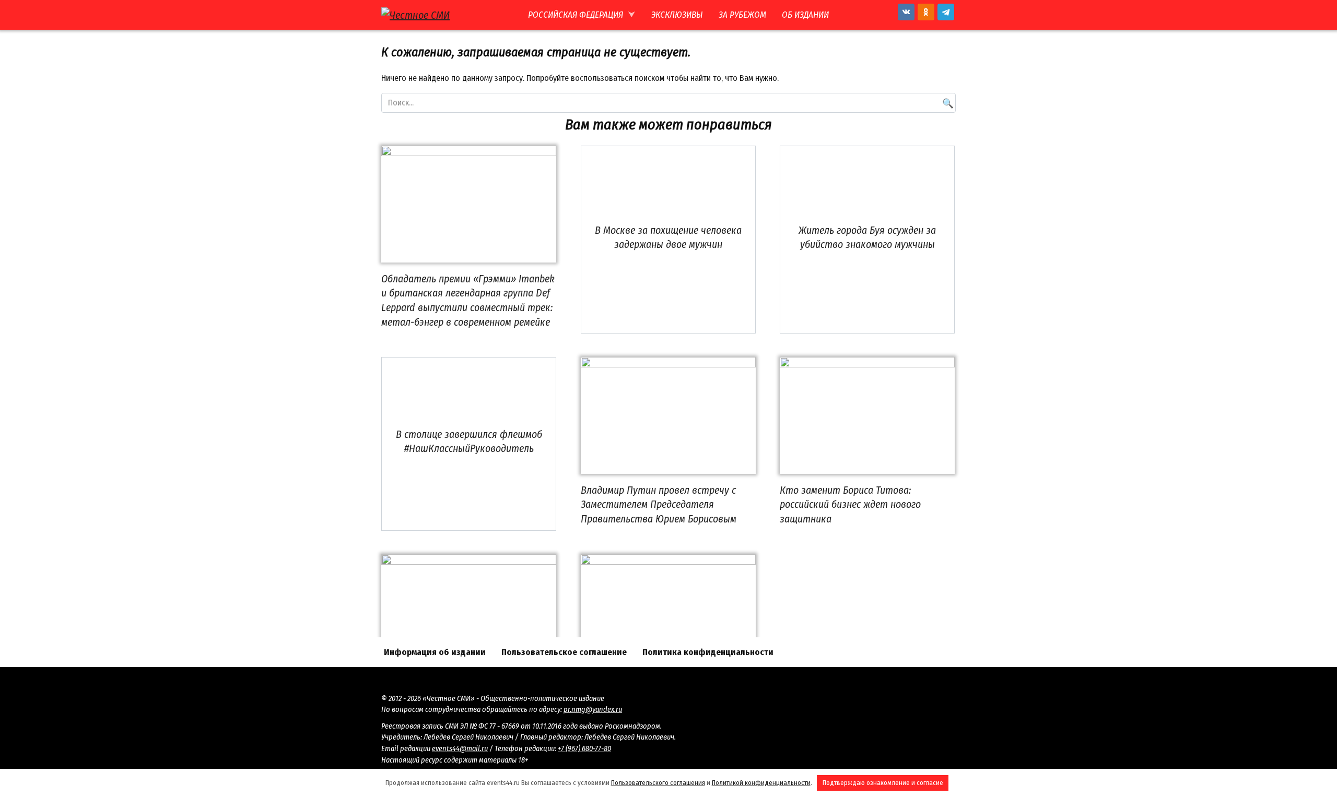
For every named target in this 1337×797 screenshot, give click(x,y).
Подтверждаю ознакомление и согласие (883, 783)
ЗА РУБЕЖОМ (742, 14)
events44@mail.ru (460, 748)
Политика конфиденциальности (707, 652)
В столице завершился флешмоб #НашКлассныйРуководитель (469, 441)
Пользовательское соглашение (564, 652)
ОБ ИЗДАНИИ (805, 14)
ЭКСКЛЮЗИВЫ (677, 14)
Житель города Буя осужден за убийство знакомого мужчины (867, 237)
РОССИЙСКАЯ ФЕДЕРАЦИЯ (575, 14)
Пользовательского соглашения (658, 783)
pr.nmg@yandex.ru (593, 709)
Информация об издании (435, 652)
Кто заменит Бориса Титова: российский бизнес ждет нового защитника (850, 504)
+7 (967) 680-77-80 (584, 748)
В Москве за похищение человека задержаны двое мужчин (668, 237)
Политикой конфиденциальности (761, 783)
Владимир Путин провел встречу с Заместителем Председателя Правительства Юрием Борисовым (658, 504)
